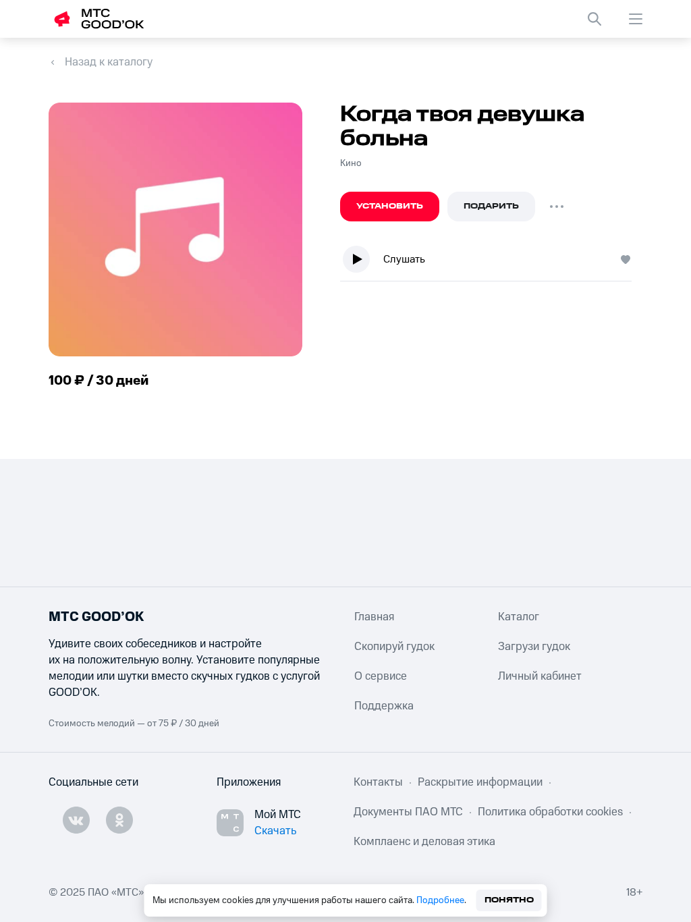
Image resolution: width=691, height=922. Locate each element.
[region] (491, 262)
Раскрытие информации (480, 782)
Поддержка (384, 706)
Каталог (518, 617)
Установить (389, 206)
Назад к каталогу (109, 62)
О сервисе (380, 676)
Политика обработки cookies (550, 812)
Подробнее (440, 900)
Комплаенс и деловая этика (424, 841)
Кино (351, 163)
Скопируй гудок (394, 646)
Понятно (509, 900)
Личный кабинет (540, 676)
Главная (374, 617)
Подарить (491, 206)
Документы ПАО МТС (408, 812)
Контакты (378, 782)
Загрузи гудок (534, 646)
